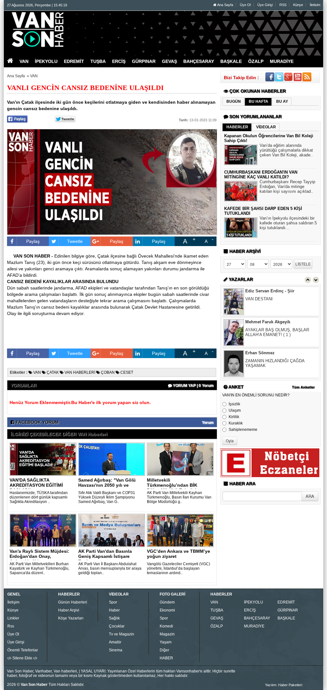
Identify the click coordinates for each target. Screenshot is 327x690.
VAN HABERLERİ (79, 372)
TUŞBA (216, 610)
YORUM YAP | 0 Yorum (193, 385)
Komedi (166, 626)
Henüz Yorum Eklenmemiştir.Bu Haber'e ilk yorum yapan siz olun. (80, 402)
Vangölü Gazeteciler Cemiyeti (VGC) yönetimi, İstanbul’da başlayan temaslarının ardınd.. (178, 568)
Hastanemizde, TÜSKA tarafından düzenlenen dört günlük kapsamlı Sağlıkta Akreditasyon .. (39, 497)
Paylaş (33, 241)
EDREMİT (286, 602)
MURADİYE (254, 626)
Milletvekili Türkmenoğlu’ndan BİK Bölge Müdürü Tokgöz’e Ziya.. (173, 487)
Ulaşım (235, 410)
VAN (34, 76)
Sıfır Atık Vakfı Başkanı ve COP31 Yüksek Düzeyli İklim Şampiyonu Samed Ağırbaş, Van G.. (106, 497)
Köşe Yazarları (70, 618)
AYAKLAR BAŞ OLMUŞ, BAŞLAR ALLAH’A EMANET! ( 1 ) (277, 332)
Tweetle (75, 241)
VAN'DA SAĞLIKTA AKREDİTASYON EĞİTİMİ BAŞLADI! (36, 485)
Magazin (167, 634)
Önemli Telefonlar (22, 650)
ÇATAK (52, 372)
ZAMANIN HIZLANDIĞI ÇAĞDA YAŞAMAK (274, 363)
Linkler (13, 618)
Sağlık (114, 618)
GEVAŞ (216, 618)
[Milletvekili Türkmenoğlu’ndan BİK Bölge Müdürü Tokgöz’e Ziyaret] (181, 459)
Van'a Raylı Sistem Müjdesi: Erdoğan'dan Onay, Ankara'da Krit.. (39, 556)
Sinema (115, 650)
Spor (113, 602)
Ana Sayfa (225, 5)
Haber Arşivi (68, 610)
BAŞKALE (286, 618)
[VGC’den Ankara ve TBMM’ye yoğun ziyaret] (181, 530)
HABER (166, 658)
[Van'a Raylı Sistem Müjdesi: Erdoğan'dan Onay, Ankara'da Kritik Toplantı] (44, 530)
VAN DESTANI (259, 298)
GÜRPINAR (288, 610)
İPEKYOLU (253, 602)
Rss (10, 626)
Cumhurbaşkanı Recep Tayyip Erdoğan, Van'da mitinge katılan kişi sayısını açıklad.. (287, 186)
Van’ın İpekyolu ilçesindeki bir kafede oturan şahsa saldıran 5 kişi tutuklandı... (288, 223)
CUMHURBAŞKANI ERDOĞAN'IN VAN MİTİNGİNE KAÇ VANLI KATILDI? (260, 174)
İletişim (13, 602)
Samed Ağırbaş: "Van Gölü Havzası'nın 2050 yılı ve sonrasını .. (107, 485)
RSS (282, 5)
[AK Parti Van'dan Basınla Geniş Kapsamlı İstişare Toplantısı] (112, 530)
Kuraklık (236, 423)
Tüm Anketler (303, 387)
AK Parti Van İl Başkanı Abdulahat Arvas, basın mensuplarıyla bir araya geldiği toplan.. (109, 568)
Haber (114, 610)
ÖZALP (216, 626)
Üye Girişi (265, 5)
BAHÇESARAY (257, 618)
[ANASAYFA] (76, 30)
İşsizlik (234, 404)
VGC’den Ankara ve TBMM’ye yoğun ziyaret (178, 554)
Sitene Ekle (22, 658)
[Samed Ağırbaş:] (112, 459)
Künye (298, 5)
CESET (126, 372)
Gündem (167, 602)
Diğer (164, 650)
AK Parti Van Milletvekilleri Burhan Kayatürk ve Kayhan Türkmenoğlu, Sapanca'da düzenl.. (39, 568)
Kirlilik (234, 417)
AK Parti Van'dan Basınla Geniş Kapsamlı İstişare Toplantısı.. (105, 556)
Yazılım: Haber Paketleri (283, 685)
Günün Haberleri (72, 602)
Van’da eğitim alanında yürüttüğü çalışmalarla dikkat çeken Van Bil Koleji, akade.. (286, 150)
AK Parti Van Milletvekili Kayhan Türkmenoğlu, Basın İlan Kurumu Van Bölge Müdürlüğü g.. (179, 497)
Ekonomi (167, 610)
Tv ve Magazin (121, 634)
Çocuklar (117, 626)
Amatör (115, 642)
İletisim (315, 5)
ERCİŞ (250, 610)
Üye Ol (245, 5)
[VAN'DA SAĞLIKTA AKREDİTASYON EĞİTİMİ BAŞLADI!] (44, 459)
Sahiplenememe (243, 429)
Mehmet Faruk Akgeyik (267, 321)
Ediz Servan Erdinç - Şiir (269, 291)
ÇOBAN (107, 372)
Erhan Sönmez (260, 352)
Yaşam (165, 642)
